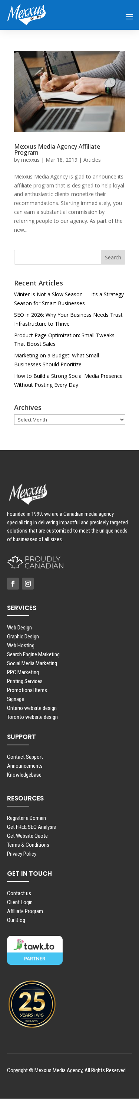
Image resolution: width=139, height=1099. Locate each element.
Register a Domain (26, 818)
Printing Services (25, 681)
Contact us (19, 893)
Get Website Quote (27, 836)
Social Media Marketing (32, 663)
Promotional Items (27, 690)
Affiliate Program (25, 911)
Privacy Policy (21, 853)
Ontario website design (32, 708)
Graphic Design (23, 636)
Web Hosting (20, 645)
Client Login (20, 902)
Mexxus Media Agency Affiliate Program (57, 149)
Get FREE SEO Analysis (31, 827)
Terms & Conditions (28, 844)
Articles (92, 159)
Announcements (25, 765)
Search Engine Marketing (33, 654)
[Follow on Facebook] (13, 584)
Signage (15, 699)
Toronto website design (32, 717)
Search (113, 257)
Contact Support (25, 757)
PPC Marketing (23, 672)
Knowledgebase (24, 774)
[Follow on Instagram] (28, 584)
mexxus (30, 159)
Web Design (19, 627)
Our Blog (16, 920)
